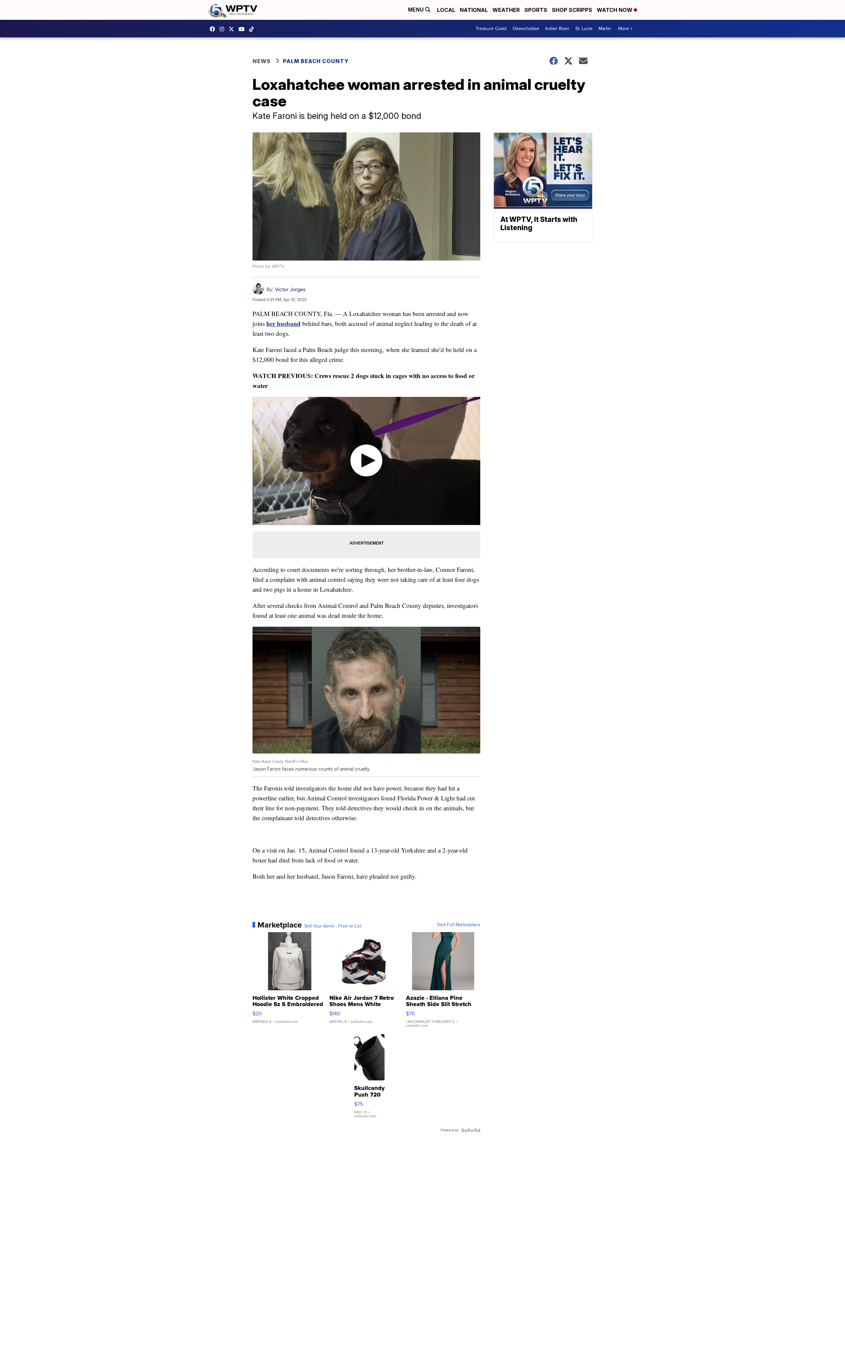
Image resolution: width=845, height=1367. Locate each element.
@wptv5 (253, 29)
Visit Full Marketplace (458, 925)
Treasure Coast (491, 28)
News (262, 61)
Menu (416, 10)
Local (446, 10)
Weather (506, 10)
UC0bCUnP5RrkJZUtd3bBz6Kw (243, 29)
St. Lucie (583, 28)
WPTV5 (214, 29)
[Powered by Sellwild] (470, 1130)
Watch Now (615, 10)
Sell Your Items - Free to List (332, 926)
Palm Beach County (316, 61)
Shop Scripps (572, 10)
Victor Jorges (290, 289)
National (474, 10)
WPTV (233, 29)
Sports (535, 10)
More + (625, 28)
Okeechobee (526, 28)
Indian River (557, 28)
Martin (604, 28)
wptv (223, 29)
